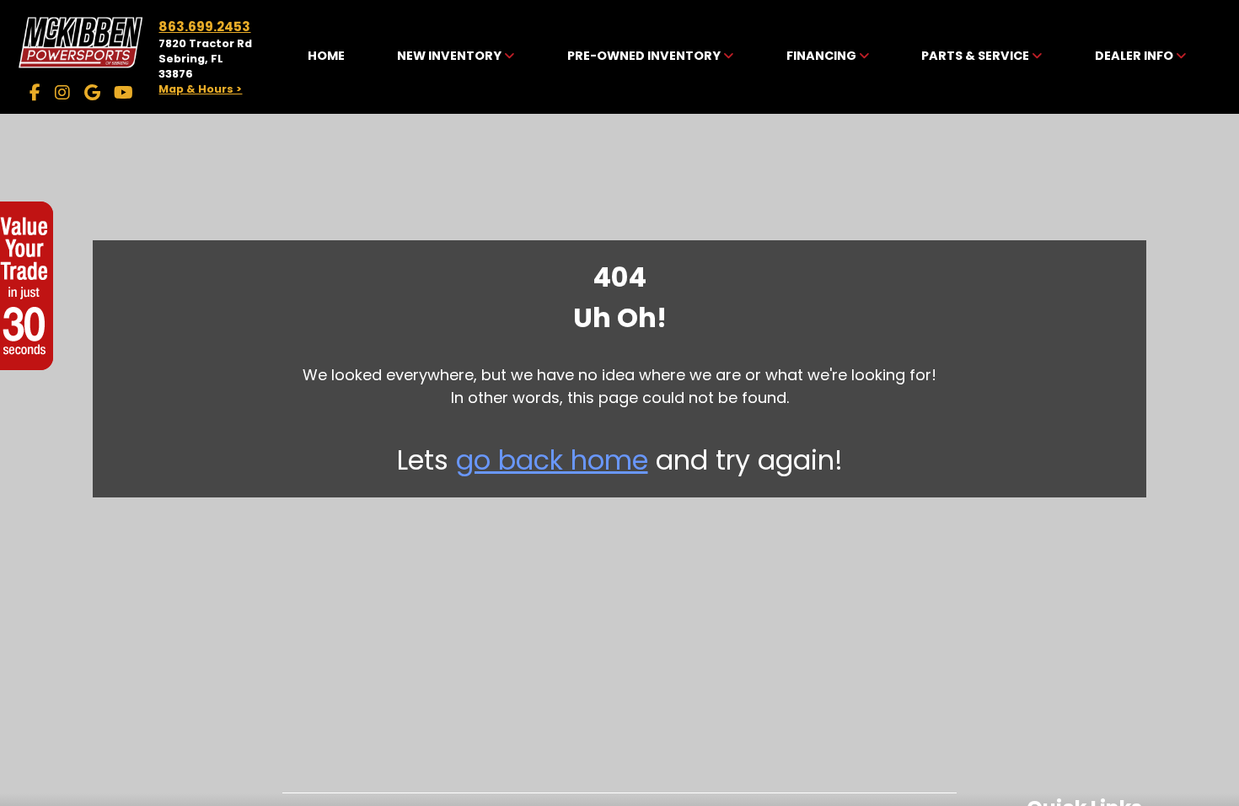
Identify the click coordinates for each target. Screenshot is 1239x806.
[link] (326, 56)
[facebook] (35, 93)
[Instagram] (62, 93)
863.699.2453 (204, 26)
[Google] (92, 93)
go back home (552, 460)
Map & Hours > (200, 89)
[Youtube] (123, 93)
